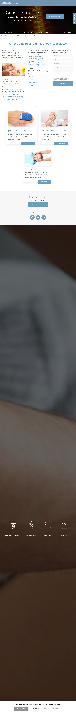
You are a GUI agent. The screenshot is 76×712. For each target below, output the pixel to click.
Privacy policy (58, 708)
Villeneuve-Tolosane (33, 87)
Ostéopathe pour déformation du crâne (53, 131)
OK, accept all (21, 708)
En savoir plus (28, 144)
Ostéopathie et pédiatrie (50, 3)
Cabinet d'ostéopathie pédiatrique (37, 65)
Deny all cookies (35, 708)
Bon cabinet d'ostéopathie (35, 56)
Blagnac (31, 76)
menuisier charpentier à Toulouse (15, 89)
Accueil (34, 3)
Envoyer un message (38, 205)
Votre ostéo (40, 3)
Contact (72, 3)
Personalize (48, 708)
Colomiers (31, 78)
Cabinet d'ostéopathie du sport (36, 62)
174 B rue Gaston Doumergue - (39, 32)
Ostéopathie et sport (63, 3)
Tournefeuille (32, 85)
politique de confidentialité (61, 79)
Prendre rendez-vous (55, 16)
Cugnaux (31, 79)
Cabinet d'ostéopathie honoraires (37, 64)
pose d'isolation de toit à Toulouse (11, 94)
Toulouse (13, 35)
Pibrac (30, 81)
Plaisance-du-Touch (33, 82)
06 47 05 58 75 (8, 32)
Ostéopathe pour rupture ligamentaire (17, 131)
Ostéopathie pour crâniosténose (37, 170)
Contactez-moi (67, 32)
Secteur (8, 35)
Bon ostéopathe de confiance (36, 58)
